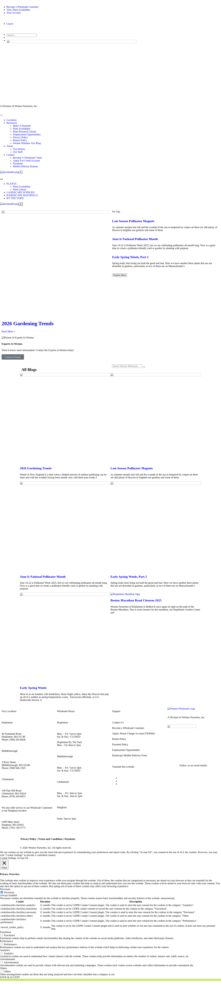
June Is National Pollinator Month (135, 239)
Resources (11, 122)
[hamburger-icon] (1, 115)
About (9, 146)
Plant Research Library (24, 131)
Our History (19, 149)
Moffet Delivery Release (25, 166)
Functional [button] (5, 932)
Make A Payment (22, 125)
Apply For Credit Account (26, 160)
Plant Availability (21, 128)
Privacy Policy (20, 137)
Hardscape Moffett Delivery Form (129, 755)
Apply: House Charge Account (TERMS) (133, 733)
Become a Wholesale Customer (128, 728)
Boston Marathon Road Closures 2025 (136, 600)
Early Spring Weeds (33, 688)
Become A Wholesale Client (27, 157)
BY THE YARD (15, 198)
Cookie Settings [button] (8, 858)
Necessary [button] (5, 889)
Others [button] (3, 968)
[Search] (144, 366)
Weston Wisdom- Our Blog (27, 143)
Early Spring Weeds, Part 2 (130, 257)
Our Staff (17, 152)
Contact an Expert (13, 357)
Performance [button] (6, 941)
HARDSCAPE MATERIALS (22, 195)
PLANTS (11, 183)
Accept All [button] (22, 858)
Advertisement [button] (7, 959)
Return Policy (20, 140)
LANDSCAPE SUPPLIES (20, 192)
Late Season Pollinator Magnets (133, 221)
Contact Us (118, 722)
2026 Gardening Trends (28, 323)
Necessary (9, 892)
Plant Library (19, 189)
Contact (10, 154)
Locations (11, 120)
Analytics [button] (5, 950)
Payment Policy (120, 744)
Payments (18, 163)
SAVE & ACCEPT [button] (10, 977)
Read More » (8, 331)
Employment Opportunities (27, 134)
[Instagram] (180, 754)
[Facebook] (171, 754)
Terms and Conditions (50, 839)
